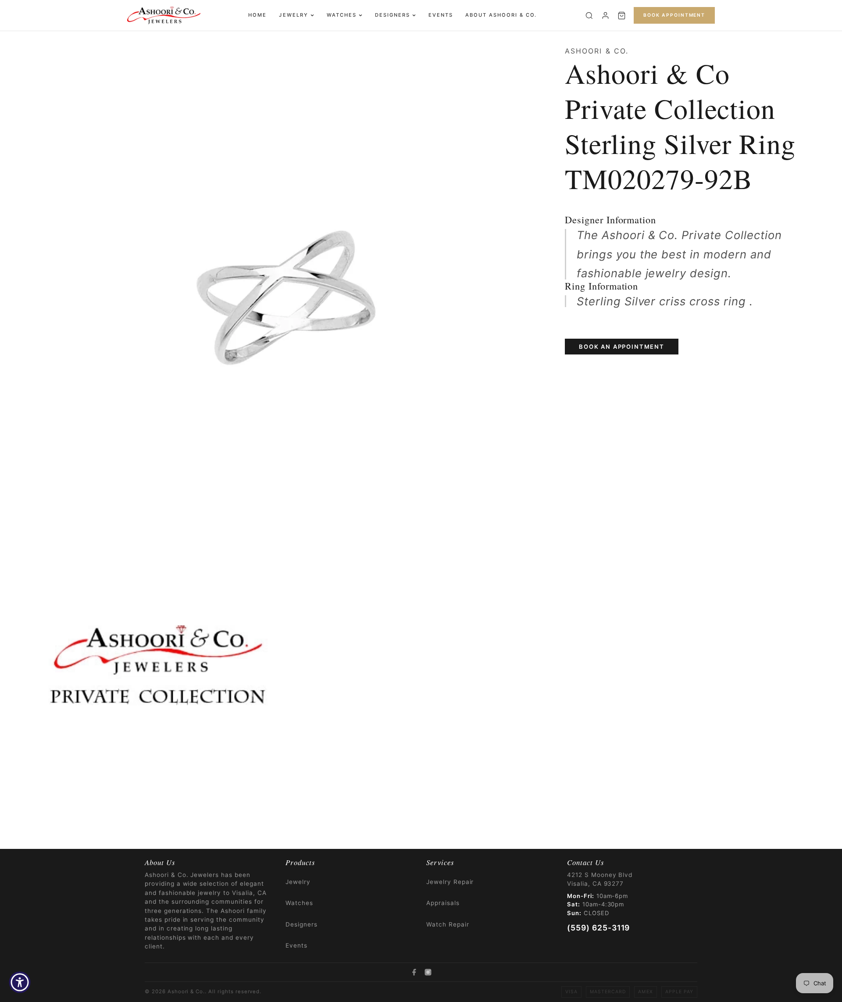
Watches (342, 15)
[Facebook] (414, 972)
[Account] (605, 15)
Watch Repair (447, 924)
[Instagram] (428, 972)
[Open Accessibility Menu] (20, 982)
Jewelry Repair (450, 881)
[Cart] (621, 15)
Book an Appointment (621, 346)
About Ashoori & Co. (501, 15)
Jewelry (293, 15)
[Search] (589, 15)
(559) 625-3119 (598, 927)
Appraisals (443, 902)
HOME (257, 15)
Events (440, 15)
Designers (392, 15)
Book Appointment (674, 15)
